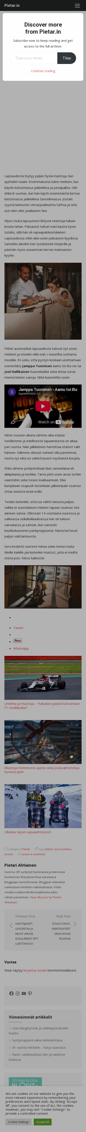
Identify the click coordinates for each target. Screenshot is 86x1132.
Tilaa (67, 58)
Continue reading (43, 71)
